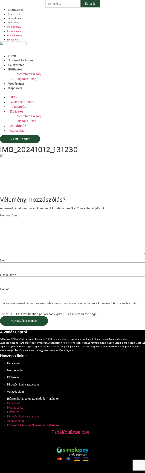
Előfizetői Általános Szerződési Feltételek (33, 398)
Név (4, 260)
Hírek (12, 56)
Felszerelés (16, 65)
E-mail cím (8, 274)
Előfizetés (13, 22)
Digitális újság (26, 79)
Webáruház (16, 83)
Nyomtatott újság (29, 74)
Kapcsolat (15, 88)
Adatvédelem (15, 18)
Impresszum (15, 14)
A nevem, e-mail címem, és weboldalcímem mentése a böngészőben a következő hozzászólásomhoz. (71, 303)
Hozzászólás (9, 215)
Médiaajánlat (15, 9)
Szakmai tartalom (20, 60)
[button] (72, 93)
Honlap (5, 289)
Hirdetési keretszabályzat (23, 384)
